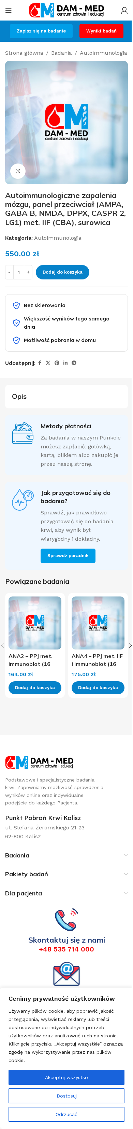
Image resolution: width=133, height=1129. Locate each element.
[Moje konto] (124, 10)
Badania (61, 53)
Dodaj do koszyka (63, 272)
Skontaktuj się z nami (66, 940)
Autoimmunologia (103, 53)
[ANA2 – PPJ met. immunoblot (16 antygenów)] (35, 622)
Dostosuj (67, 1096)
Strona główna (24, 53)
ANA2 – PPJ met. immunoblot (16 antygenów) (31, 664)
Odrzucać (66, 1114)
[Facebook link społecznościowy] (39, 363)
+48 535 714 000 (66, 949)
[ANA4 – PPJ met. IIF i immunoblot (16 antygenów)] (98, 622)
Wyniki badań (101, 31)
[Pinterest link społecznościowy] (57, 363)
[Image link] (39, 762)
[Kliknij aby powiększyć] (18, 171)
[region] (66, 1058)
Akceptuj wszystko (66, 1077)
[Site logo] (66, 9)
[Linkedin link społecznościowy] (65, 363)
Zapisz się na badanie (41, 31)
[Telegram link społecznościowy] (74, 363)
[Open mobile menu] (8, 10)
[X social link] (48, 363)
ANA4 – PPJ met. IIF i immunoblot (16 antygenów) (97, 664)
